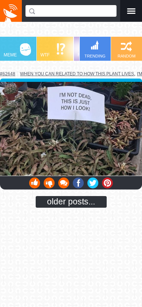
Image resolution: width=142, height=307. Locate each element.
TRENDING (95, 56)
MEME (10, 54)
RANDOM (126, 56)
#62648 (7, 73)
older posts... (71, 201)
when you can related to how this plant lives (77, 73)
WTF (45, 54)
